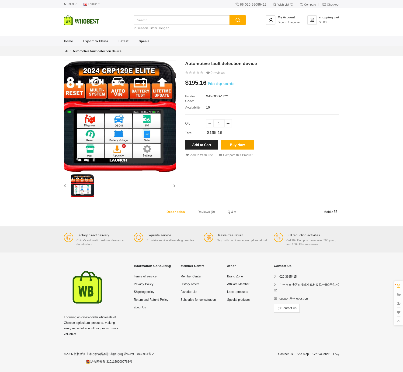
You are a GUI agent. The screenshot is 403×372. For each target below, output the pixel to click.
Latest (123, 41)
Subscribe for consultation (198, 299)
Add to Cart (201, 145)
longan (164, 28)
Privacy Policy (143, 284)
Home (68, 41)
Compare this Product (238, 155)
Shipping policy (144, 292)
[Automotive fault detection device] (82, 185)
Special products (238, 299)
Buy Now (237, 145)
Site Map (303, 354)
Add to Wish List (201, 155)
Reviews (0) (206, 212)
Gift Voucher (321, 354)
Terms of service (145, 276)
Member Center (191, 276)
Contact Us (289, 308)
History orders (190, 284)
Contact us (285, 354)
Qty (187, 123)
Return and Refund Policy (151, 299)
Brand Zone (235, 276)
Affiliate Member (238, 284)
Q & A (232, 212)
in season (141, 28)
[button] (65, 185)
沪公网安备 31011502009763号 (111, 361)
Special (144, 41)
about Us (140, 307)
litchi (153, 28)
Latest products (237, 292)
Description (176, 212)
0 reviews (217, 73)
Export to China (95, 41)
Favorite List (189, 292)
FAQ (336, 354)
